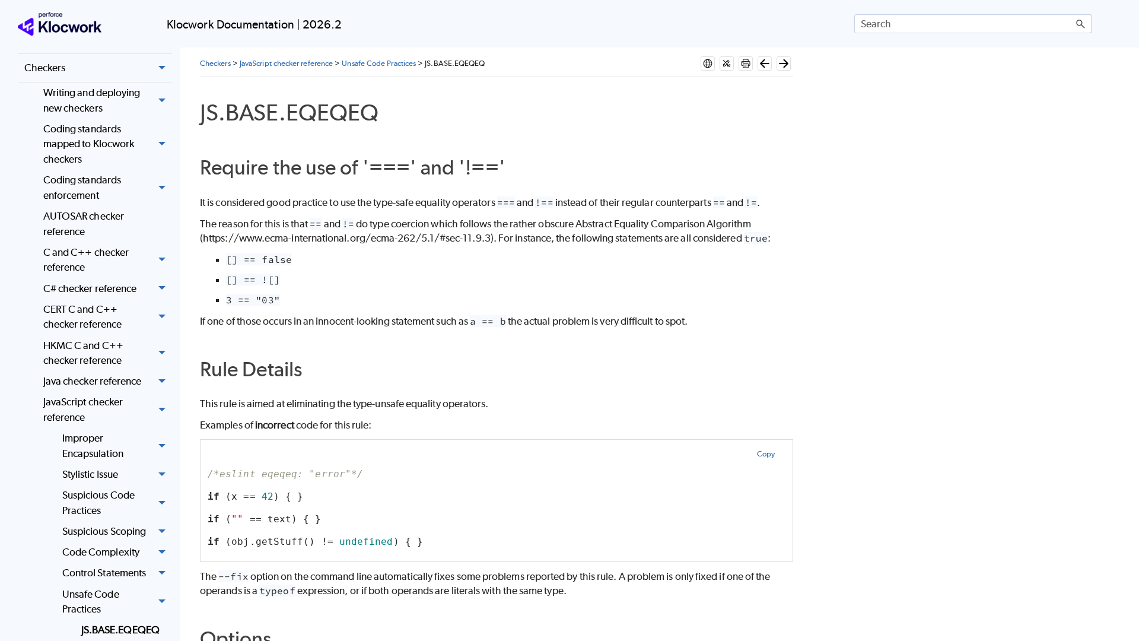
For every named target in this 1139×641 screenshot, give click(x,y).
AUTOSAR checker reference (83, 223)
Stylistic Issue (90, 474)
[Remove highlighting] (727, 63)
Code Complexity (100, 552)
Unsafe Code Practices (90, 601)
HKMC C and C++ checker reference (83, 353)
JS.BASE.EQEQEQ (120, 630)
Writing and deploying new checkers (92, 100)
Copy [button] (766, 453)
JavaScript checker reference (83, 409)
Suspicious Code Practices (98, 502)
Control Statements (104, 573)
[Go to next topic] (784, 63)
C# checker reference (90, 288)
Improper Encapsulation (92, 445)
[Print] (746, 63)
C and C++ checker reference (86, 260)
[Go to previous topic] (765, 63)
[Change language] (708, 63)
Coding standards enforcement (82, 187)
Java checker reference (92, 381)
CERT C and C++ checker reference (82, 317)
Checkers (45, 68)
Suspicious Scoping (104, 531)
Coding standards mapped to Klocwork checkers (88, 144)
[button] (1081, 23)
